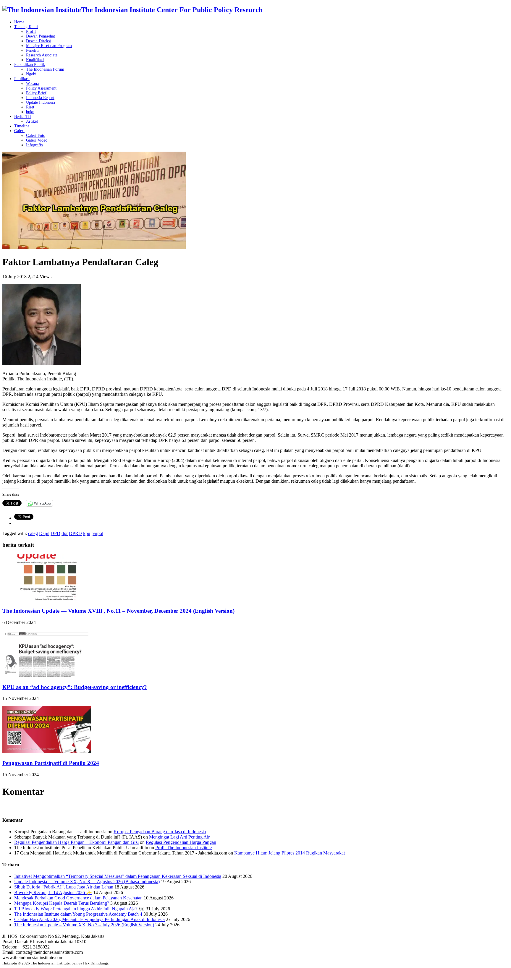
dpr (65, 533)
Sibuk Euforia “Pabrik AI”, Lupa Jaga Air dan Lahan (63, 886)
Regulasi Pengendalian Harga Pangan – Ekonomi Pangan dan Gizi (76, 842)
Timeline (21, 126)
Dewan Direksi (38, 41)
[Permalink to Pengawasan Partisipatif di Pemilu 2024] (46, 751)
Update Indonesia (40, 102)
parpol (97, 533)
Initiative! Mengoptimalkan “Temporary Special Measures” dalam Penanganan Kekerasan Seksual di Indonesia (117, 876)
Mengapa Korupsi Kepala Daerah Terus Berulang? (61, 903)
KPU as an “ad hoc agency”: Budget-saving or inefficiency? (74, 687)
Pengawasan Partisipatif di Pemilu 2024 (50, 763)
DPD (55, 533)
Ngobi (31, 74)
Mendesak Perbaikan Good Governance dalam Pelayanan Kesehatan (78, 897)
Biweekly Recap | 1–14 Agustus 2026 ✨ (53, 892)
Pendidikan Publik (29, 64)
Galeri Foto (35, 135)
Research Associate (41, 55)
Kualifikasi (35, 60)
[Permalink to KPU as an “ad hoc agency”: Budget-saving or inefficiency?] (46, 675)
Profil (31, 31)
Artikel (32, 121)
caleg (33, 533)
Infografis (34, 145)
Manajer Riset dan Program (49, 45)
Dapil (44, 533)
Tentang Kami (26, 27)
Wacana (32, 83)
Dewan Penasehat (40, 36)
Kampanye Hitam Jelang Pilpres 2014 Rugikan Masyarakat (289, 852)
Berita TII (22, 116)
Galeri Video (36, 140)
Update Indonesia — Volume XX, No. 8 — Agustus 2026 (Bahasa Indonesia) (87, 881)
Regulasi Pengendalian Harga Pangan (181, 842)
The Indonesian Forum (45, 69)
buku (30, 112)
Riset (30, 107)
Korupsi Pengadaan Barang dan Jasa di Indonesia (160, 831)
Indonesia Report (40, 97)
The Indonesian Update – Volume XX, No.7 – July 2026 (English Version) (84, 924)
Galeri (19, 131)
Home (19, 22)
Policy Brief (36, 93)
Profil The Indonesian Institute (183, 847)
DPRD (75, 533)
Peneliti (32, 50)
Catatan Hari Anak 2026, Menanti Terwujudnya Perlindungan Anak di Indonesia (89, 919)
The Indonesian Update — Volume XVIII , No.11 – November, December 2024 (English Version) (118, 611)
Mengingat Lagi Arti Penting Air (179, 836)
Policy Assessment (41, 88)
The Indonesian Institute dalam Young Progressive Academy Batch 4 (78, 914)
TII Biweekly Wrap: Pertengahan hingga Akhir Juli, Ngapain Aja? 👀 (79, 908)
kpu (86, 533)
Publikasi (22, 79)
